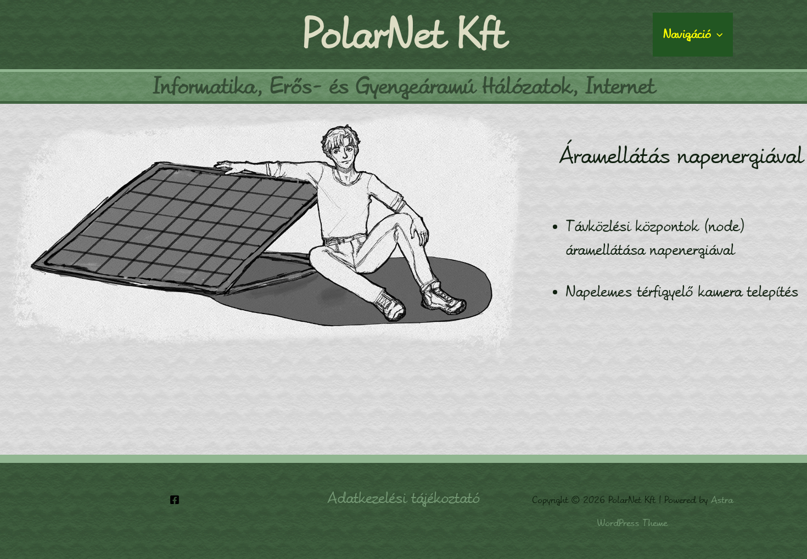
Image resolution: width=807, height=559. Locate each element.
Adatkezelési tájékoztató (403, 498)
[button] (716, 35)
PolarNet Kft (403, 35)
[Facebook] (175, 500)
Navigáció (687, 34)
